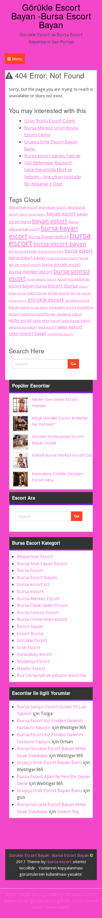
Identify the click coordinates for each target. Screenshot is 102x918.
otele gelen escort (47, 320)
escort (62, 279)
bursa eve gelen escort (62, 258)
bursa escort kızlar (23, 251)
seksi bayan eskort (76, 320)
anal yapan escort (52, 207)
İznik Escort (28, 647)
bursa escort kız (33, 584)
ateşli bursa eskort (33, 214)
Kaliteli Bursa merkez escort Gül (62, 455)
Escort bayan (30, 626)
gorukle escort (57, 894)
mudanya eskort (69, 314)
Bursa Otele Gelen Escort (42, 605)
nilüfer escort (20, 320)
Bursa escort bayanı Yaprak (52, 156)
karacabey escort (63, 307)
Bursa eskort (30, 591)
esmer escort (58, 293)
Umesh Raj (68, 812)
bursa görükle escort (61, 264)
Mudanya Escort (33, 661)
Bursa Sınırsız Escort (38, 612)
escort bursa (63, 285)
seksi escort (47, 327)
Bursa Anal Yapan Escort (42, 564)
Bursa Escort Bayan (37, 578)
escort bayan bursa (28, 286)
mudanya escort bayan (37, 314)
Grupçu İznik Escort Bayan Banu (49, 762)
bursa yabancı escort (41, 279)
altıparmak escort (23, 207)
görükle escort (45, 299)
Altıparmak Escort (35, 556)
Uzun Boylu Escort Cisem (49, 121)
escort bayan (79, 279)
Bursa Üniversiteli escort (42, 619)
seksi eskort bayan (27, 333)
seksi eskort (69, 327)
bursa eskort (79, 250)
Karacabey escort (34, 654)
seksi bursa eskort (23, 327)
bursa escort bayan (59, 244)
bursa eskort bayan (27, 257)
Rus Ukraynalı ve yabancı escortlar (52, 675)
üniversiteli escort (60, 334)
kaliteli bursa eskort (34, 307)
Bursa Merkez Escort (38, 599)
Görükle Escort (32, 640)
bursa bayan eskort (49, 237)
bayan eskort (49, 221)
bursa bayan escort (43, 232)
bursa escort (60, 861)
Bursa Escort (30, 570)
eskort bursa (37, 293)
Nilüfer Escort (31, 668)
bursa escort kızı (51, 251)
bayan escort (61, 213)
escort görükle (30, 900)
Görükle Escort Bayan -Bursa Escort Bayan (51, 16)
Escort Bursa (30, 633)
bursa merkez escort (30, 271)
